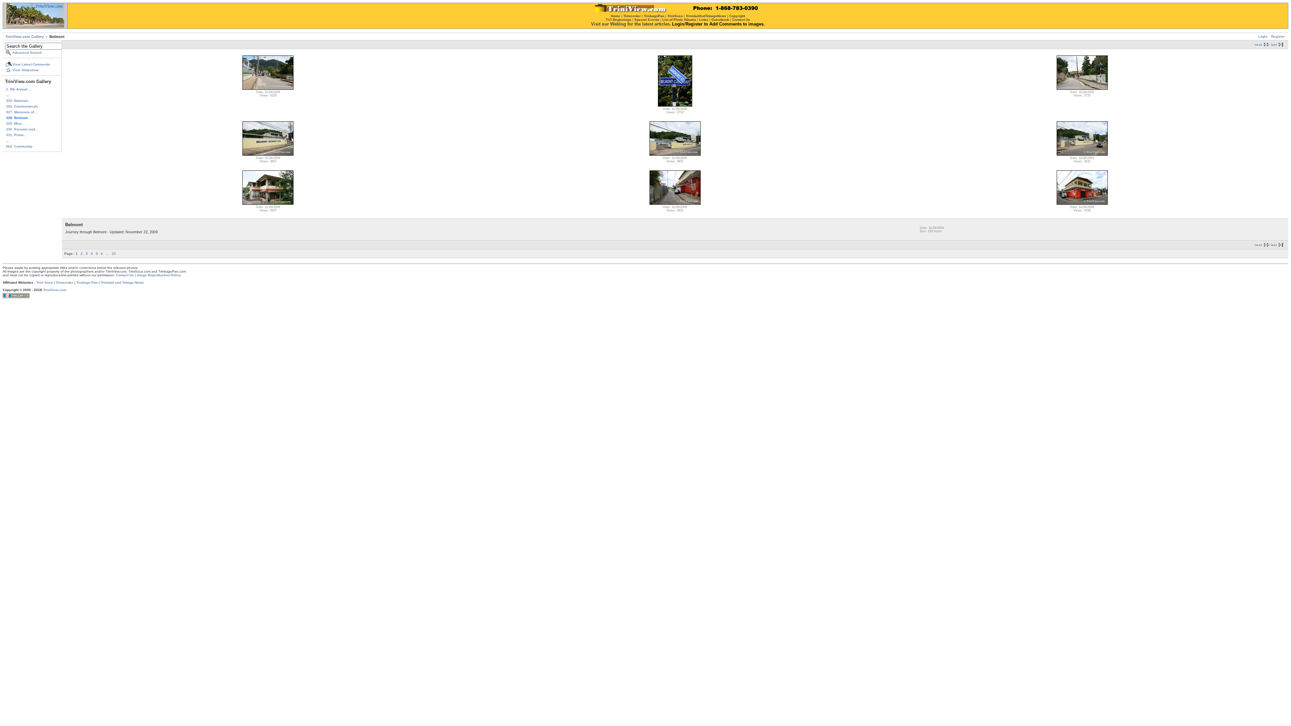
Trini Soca (44, 282)
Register (1278, 36)
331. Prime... (16, 135)
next (1258, 44)
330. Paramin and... (22, 129)
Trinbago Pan (87, 282)
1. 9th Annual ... (19, 89)
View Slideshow (25, 70)
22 (114, 253)
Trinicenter (64, 282)
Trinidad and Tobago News (122, 282)
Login (1262, 36)
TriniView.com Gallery (24, 37)
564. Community (19, 146)
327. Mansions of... (21, 112)
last (1274, 44)
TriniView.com (54, 290)
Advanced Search (27, 52)
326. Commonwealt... (23, 106)
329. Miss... (15, 123)
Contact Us (125, 275)
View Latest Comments (31, 64)
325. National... (18, 101)
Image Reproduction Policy (159, 275)
